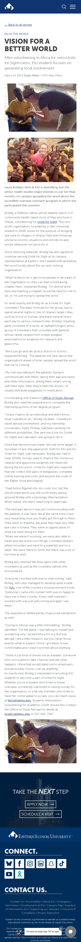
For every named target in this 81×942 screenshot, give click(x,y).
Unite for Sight (47, 222)
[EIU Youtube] (9, 874)
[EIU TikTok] (61, 863)
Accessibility (33, 901)
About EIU (49, 901)
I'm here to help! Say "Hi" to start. (43, 931)
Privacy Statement (48, 913)
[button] (70, 931)
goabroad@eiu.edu (17, 714)
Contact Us (17, 901)
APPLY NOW (38, 804)
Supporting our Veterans (44, 909)
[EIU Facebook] (19, 863)
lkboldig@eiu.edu (19, 700)
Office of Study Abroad (57, 398)
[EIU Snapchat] (51, 863)
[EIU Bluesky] (9, 863)
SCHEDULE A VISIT (38, 814)
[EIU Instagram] (30, 863)
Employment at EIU (33, 905)
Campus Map (55, 905)
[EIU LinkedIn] (40, 863)
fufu (12, 587)
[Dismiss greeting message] (61, 928)
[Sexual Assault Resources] (19, 874)
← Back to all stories (18, 25)
